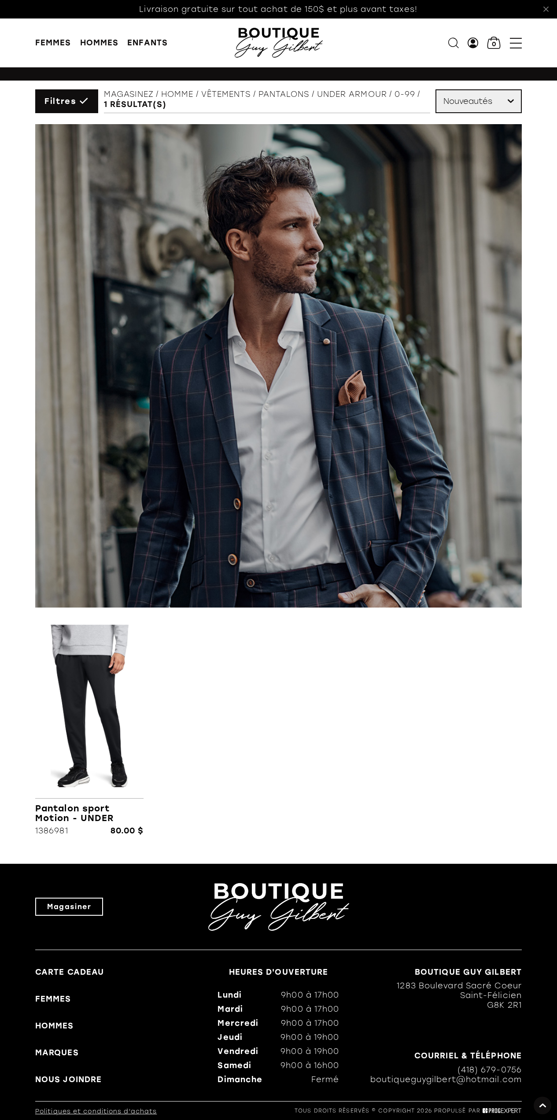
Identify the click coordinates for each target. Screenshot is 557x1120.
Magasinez (129, 94)
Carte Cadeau (69, 972)
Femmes (53, 43)
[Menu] (516, 43)
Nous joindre (68, 1079)
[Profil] (473, 43)
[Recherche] (453, 43)
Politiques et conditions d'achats (96, 1111)
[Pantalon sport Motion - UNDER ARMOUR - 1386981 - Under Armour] (89, 730)
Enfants (147, 43)
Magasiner (69, 907)
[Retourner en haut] (542, 1105)
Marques (57, 1052)
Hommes (99, 43)
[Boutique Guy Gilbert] (279, 43)
